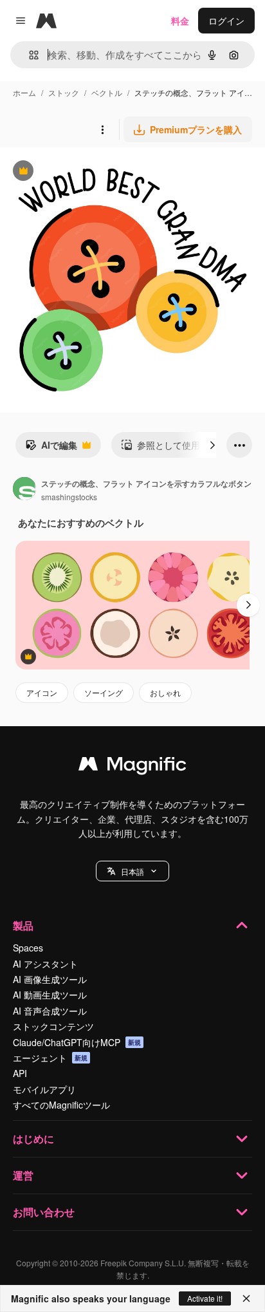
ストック (63, 92)
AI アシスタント (45, 963)
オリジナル (88, 172)
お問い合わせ (44, 1211)
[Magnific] (132, 766)
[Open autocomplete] (28, 55)
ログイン (226, 20)
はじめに (33, 1138)
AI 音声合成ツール (50, 1010)
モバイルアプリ (44, 1089)
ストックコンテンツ (53, 1026)
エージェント (50, 1057)
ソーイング (103, 692)
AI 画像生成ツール (50, 979)
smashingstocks (69, 496)
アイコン (41, 692)
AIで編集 (51, 448)
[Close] (246, 1298)
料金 (180, 20)
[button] (132, 871)
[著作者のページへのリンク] (24, 490)
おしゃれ (165, 692)
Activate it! (205, 1298)
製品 (23, 925)
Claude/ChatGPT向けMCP (77, 1042)
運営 (23, 1175)
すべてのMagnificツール (61, 1104)
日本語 (132, 871)
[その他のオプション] (102, 129)
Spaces (28, 947)
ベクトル (106, 92)
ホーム (24, 92)
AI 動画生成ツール (50, 994)
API (20, 1073)
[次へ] (212, 445)
